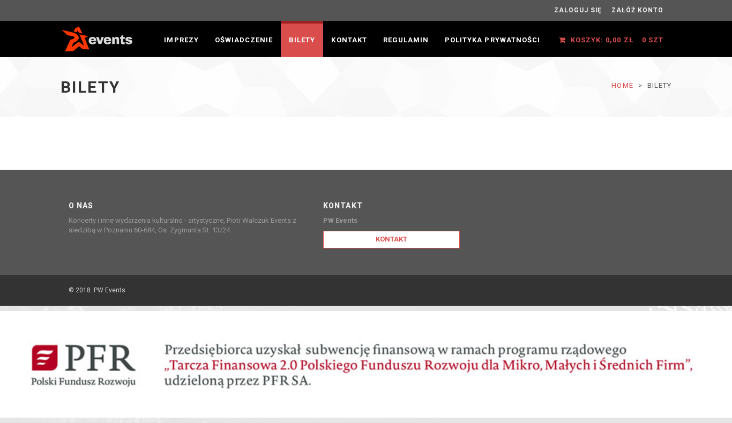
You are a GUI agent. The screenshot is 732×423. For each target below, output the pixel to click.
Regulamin (406, 40)
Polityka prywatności (492, 40)
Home (622, 85)
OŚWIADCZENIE (244, 40)
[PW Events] (98, 37)
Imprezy (181, 40)
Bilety (302, 40)
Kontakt (349, 40)
